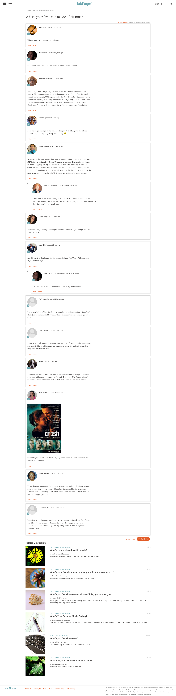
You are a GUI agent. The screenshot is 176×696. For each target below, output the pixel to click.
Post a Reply (143, 539)
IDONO (41, 361)
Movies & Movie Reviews (59, 635)
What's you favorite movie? (64, 638)
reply (29, 45)
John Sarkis (43, 78)
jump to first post (131, 539)
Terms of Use (47, 689)
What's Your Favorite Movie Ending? (68, 616)
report (34, 45)
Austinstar (48, 185)
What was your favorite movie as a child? (71, 660)
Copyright (37, 689)
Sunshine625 (43, 392)
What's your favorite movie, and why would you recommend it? (82, 572)
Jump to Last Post (123, 22)
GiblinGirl (42, 217)
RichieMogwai (44, 146)
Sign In (158, 4)
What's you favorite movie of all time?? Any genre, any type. (81, 594)
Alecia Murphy (44, 473)
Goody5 (42, 118)
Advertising (71, 689)
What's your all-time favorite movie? (68, 550)
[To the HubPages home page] (10, 688)
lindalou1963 (43, 53)
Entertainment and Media (60, 547)
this (76, 185)
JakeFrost (42, 27)
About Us (28, 689)
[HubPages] (83, 4)
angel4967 (43, 245)
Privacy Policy (59, 689)
